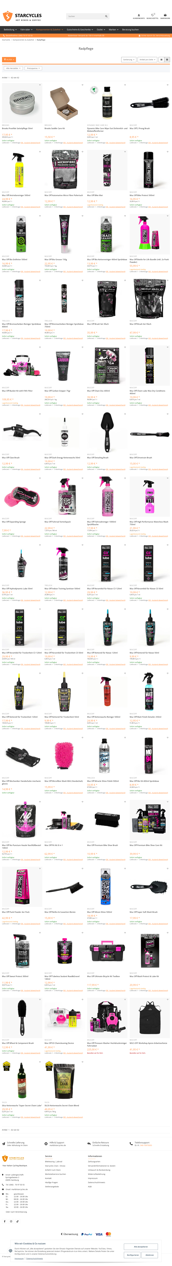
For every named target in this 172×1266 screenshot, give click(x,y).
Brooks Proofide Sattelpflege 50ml (17, 128)
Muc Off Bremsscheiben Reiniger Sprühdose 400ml (21, 325)
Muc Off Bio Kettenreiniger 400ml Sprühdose (107, 259)
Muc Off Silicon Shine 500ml (99, 912)
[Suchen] (106, 16)
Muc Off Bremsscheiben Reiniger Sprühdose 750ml (64, 325)
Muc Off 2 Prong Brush (140, 128)
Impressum (19, 1258)
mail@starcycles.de (19, 1189)
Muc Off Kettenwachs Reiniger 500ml (103, 717)
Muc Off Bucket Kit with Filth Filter (17, 390)
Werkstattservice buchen (55, 1174)
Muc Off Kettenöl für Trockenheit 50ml (62, 717)
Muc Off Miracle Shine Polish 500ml (103, 781)
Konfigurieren (133, 1255)
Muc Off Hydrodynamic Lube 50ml (17, 588)
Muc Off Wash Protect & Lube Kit (144, 976)
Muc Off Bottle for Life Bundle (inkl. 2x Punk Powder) (149, 260)
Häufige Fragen (51, 1182)
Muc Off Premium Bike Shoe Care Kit (146, 845)
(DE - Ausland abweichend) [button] (30, 143)
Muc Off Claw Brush (11, 457)
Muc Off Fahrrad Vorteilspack (58, 521)
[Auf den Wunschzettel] (40, 85)
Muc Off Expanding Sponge (14, 521)
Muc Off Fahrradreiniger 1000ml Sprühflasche (101, 523)
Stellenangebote (52, 1186)
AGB (90, 1186)
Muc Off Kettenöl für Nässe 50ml (144, 652)
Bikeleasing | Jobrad (53, 1161)
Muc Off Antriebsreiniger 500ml (16, 195)
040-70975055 (146, 1145)
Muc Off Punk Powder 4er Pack (15, 912)
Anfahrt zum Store (53, 1170)
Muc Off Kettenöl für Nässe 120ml (102, 652)
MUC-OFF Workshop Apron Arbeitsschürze (148, 1043)
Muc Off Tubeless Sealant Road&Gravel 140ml (62, 977)
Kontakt (48, 1178)
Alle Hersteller (12, 68)
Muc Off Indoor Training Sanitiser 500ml (62, 588)
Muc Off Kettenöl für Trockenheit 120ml (20, 717)
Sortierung (127, 59)
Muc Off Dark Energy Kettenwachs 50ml (62, 457)
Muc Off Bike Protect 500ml (142, 195)
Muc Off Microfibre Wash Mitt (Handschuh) (64, 781)
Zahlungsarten (94, 1161)
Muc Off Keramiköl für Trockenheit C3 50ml (64, 652)
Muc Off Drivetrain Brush (141, 457)
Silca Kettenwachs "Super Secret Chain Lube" (22, 1105)
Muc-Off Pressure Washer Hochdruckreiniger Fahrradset (107, 1044)
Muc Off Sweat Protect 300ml (15, 976)
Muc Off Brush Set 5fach (140, 324)
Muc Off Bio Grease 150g (56, 259)
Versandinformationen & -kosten (101, 1166)
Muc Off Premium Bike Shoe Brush (102, 845)
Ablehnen (150, 1255)
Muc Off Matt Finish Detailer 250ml (145, 717)
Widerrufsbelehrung (96, 1174)
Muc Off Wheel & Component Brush (18, 1043)
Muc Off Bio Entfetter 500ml (14, 259)
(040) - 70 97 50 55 (17, 1184)
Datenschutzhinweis (34, 1258)
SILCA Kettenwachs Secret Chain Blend (62, 1105)
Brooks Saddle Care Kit (55, 128)
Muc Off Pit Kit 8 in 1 (54, 845)
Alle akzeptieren (141, 1247)
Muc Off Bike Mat (95, 195)
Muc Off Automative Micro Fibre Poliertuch (64, 195)
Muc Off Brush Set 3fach (98, 324)
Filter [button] (9, 59)
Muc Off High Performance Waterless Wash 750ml (149, 523)
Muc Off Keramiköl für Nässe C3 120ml (104, 588)
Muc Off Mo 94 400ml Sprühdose (144, 781)
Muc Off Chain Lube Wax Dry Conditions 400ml (147, 392)
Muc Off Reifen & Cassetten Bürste (60, 912)
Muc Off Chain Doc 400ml (98, 390)
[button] (161, 59)
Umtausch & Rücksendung (99, 1170)
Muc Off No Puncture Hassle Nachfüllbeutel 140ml (21, 846)
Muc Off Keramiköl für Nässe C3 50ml (146, 588)
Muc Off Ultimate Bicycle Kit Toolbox (103, 976)
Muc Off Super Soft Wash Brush (144, 912)
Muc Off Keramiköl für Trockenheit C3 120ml (22, 652)
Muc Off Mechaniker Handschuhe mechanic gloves (21, 782)
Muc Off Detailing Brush (97, 457)
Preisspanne (32, 68)
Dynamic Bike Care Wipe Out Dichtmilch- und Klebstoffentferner (107, 129)
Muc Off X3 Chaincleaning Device (59, 1043)
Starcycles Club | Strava (55, 1166)
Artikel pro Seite (146, 59)
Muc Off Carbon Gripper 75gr (57, 390)
